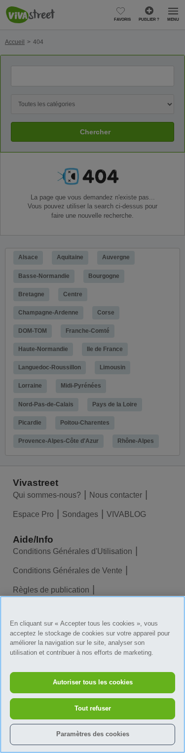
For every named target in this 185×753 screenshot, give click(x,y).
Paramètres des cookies (92, 734)
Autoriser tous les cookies (93, 682)
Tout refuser (92, 708)
